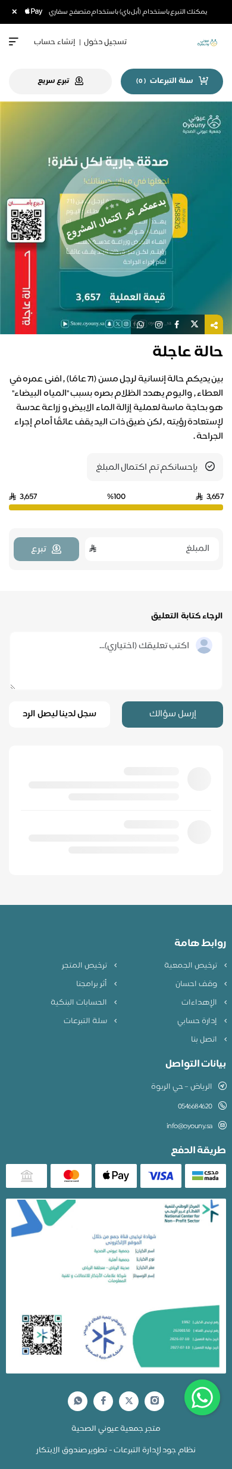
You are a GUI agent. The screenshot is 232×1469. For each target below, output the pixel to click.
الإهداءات (200, 1002)
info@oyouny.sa (189, 1126)
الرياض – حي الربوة (181, 1087)
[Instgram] (155, 1401)
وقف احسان (196, 984)
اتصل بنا (204, 1039)
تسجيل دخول (105, 42)
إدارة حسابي (197, 1021)
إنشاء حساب (55, 42)
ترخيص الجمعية (191, 965)
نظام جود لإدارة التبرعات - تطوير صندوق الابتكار (116, 1450)
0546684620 (195, 1106)
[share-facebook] (176, 324)
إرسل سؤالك (172, 714)
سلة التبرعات (86, 1021)
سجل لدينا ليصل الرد (59, 714)
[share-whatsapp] (140, 324)
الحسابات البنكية (79, 1002)
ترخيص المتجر (85, 965)
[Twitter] (129, 1401)
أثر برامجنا (92, 984)
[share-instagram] (158, 324)
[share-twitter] (194, 324)
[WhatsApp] (78, 1401)
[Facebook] (103, 1401)
